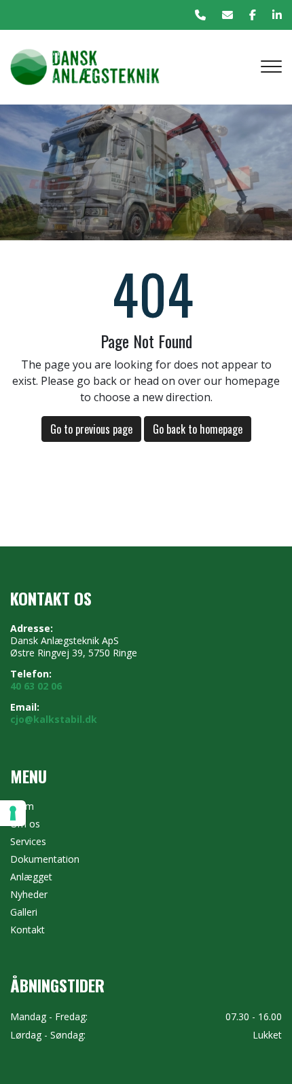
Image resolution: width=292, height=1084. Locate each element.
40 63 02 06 (36, 686)
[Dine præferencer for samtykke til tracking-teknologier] (13, 813)
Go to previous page (91, 429)
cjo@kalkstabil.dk (53, 719)
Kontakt (27, 930)
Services (28, 841)
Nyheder (29, 894)
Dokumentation (44, 859)
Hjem (22, 806)
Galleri (23, 912)
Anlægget (31, 877)
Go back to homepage (197, 429)
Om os (25, 824)
